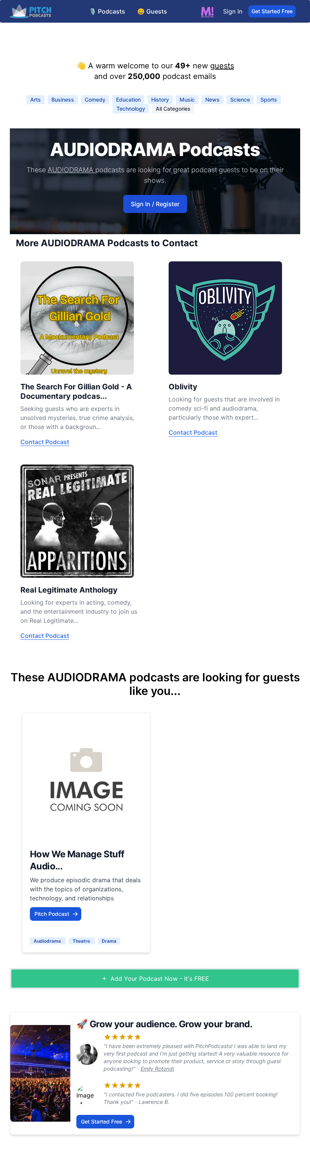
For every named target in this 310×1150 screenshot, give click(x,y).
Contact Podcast (44, 442)
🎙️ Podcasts (107, 11)
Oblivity (183, 386)
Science (240, 99)
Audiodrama (48, 941)
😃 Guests (152, 11)
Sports (268, 99)
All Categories (173, 108)
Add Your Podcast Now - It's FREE (159, 978)
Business (62, 99)
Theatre (82, 941)
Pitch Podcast (51, 914)
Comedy (95, 99)
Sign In (232, 11)
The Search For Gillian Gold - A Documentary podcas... (76, 391)
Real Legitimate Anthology (69, 589)
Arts (35, 99)
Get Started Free (272, 11)
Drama (109, 941)
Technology (130, 108)
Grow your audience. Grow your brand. (171, 1024)
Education (128, 99)
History (160, 99)
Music (187, 99)
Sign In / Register (155, 204)
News (212, 99)
